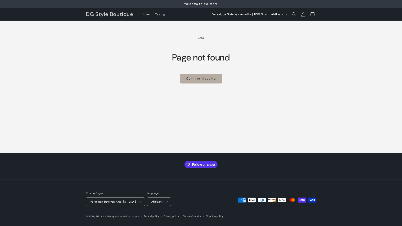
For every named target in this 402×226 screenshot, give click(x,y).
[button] (294, 14)
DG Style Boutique (107, 216)
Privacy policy (171, 216)
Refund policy (151, 216)
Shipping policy (214, 216)
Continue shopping (201, 78)
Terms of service (192, 216)
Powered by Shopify (128, 216)
